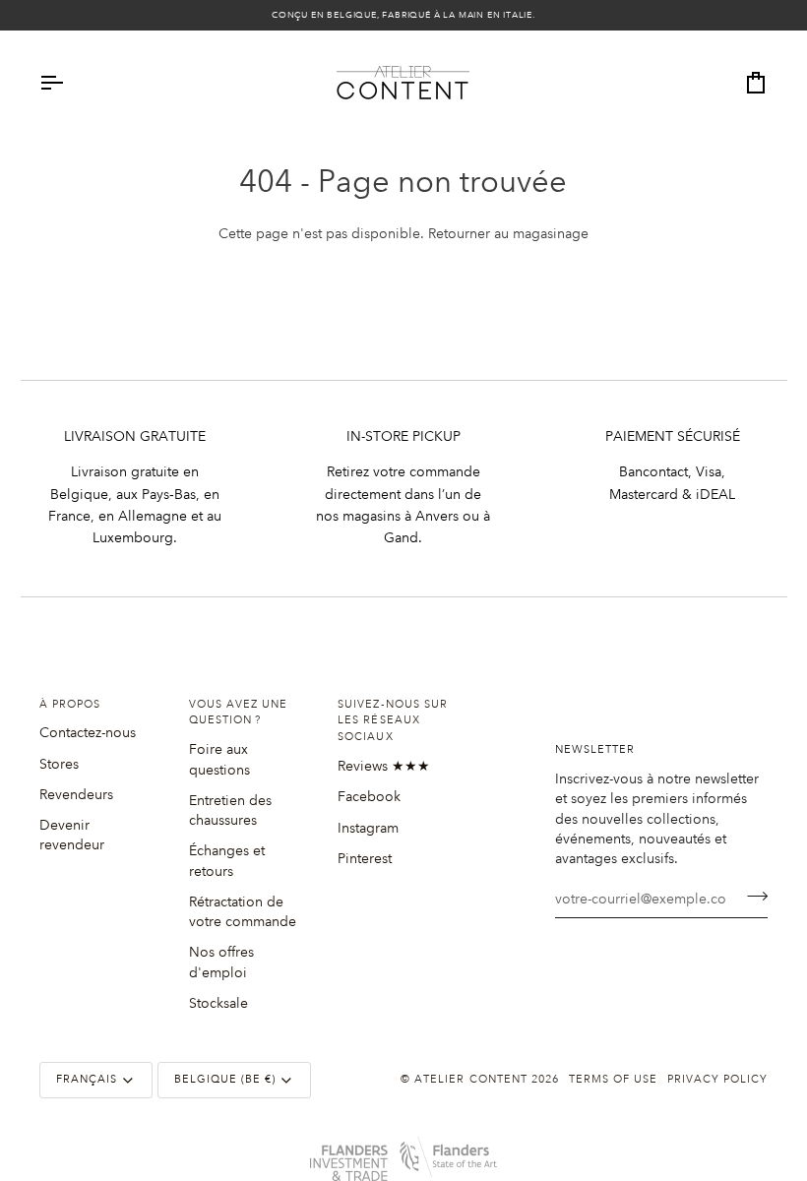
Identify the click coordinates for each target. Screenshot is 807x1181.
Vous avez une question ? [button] (238, 713)
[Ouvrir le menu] (68, 83)
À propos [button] (69, 705)
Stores (59, 764)
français (86, 1080)
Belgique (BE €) (225, 1080)
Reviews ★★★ (384, 766)
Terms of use (613, 1080)
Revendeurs (76, 794)
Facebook (369, 796)
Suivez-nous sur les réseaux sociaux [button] (392, 721)
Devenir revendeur (71, 834)
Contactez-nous (87, 732)
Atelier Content (470, 1080)
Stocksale (218, 1003)
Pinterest (365, 858)
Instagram (368, 828)
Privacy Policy (717, 1080)
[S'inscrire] (751, 895)
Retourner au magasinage (508, 233)
